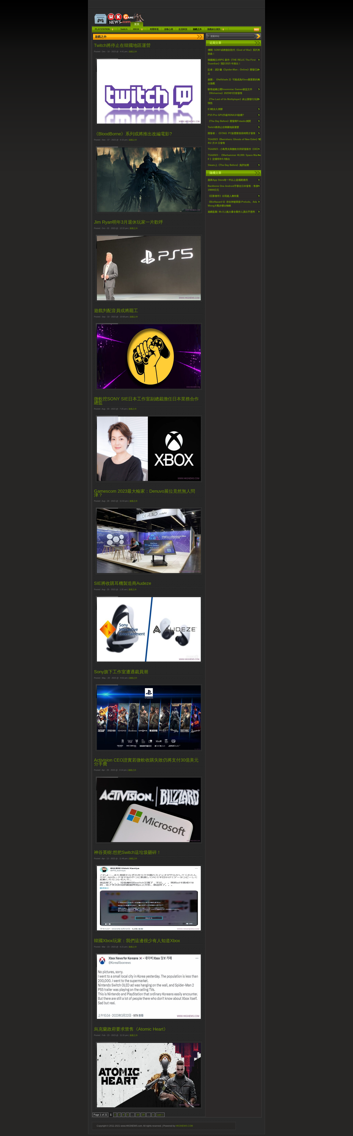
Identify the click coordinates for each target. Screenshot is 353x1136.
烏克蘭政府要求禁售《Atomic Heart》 (131, 1029)
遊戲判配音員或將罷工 (116, 310)
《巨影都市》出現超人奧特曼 (223, 196)
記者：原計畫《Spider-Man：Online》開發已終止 (233, 71)
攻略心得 (168, 29)
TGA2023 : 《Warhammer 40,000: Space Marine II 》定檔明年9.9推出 (234, 157)
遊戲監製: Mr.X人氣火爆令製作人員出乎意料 (231, 211)
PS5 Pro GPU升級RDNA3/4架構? (226, 115)
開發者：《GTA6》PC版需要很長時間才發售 (231, 133)
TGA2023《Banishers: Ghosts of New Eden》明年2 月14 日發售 (234, 141)
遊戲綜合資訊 (213, 29)
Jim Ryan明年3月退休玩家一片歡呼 (128, 222)
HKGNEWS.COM (184, 1126)
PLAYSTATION (102, 29)
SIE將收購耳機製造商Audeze (122, 583)
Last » (160, 1114)
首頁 (136, 24)
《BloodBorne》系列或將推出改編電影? (133, 133)
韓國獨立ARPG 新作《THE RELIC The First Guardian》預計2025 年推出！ (232, 61)
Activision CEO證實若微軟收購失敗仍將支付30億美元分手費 (146, 762)
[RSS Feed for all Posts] (256, 29)
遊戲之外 (197, 29)
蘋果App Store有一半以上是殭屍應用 (228, 180)
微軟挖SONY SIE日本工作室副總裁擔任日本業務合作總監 (146, 400)
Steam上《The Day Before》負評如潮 (228, 165)
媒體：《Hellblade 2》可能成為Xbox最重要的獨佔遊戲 (234, 81)
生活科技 (183, 29)
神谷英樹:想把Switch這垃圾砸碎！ (127, 852)
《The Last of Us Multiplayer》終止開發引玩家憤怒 (233, 101)
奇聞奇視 (154, 29)
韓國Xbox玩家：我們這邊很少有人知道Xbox (137, 940)
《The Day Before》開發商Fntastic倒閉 (229, 121)
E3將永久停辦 (215, 109)
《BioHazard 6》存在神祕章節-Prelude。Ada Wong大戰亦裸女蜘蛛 (232, 203)
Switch (123, 29)
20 (143, 1114)
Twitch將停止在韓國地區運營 (223, 127)
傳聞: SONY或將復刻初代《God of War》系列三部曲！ (234, 52)
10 (137, 1114)
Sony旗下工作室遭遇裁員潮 (121, 671)
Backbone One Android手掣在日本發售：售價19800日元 (233, 188)
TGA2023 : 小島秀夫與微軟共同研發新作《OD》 (233, 149)
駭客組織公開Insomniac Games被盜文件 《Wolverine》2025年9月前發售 (230, 91)
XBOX (136, 29)
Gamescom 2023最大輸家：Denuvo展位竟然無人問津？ (144, 493)
